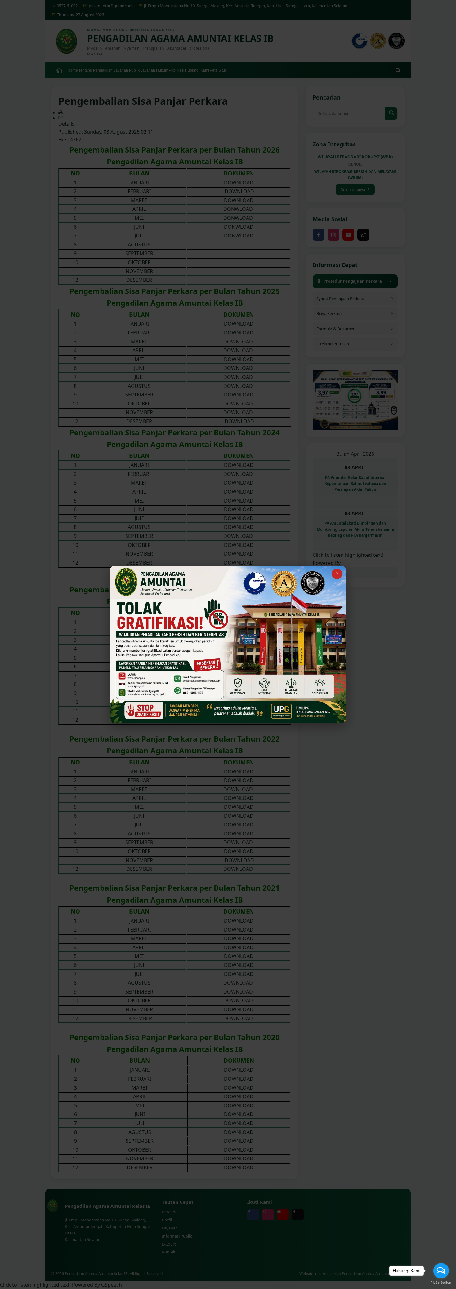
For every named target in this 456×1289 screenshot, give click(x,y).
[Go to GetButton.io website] (441, 1283)
